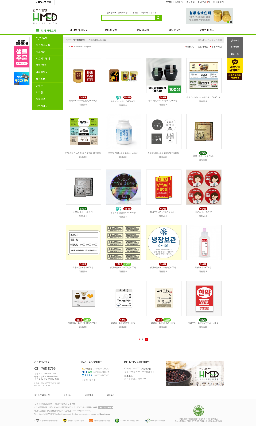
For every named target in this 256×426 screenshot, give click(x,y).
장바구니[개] (204, 2)
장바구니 (235, 40)
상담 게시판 (143, 30)
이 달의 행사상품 (79, 30)
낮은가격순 (203, 46)
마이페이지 (218, 2)
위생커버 (144, 12)
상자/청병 (41, 65)
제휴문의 (110, 395)
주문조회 (190, 2)
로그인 (169, 2)
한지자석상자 (123, 12)
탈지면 (153, 12)
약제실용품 (42, 72)
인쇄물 (39, 86)
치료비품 (40, 52)
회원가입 (179, 2)
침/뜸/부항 (41, 38)
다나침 (135, 12)
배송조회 (235, 54)
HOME (201, 40)
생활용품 (40, 99)
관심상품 (235, 47)
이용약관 (67, 395)
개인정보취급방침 (42, 395)
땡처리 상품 (110, 30)
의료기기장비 (43, 58)
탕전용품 (40, 79)
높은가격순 (216, 46)
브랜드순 (190, 46)
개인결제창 (42, 106)
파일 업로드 (175, 30)
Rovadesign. (104, 414)
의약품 (39, 92)
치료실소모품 (43, 45)
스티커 (219, 40)
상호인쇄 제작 (207, 30)
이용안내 (89, 395)
